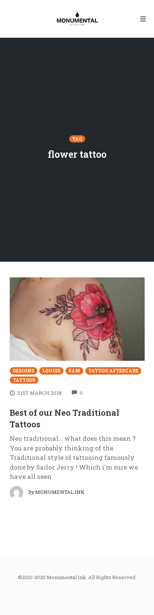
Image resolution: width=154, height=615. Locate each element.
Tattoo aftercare (113, 370)
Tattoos (24, 380)
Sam (74, 370)
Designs (23, 370)
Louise (51, 370)
